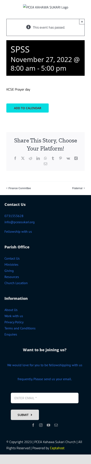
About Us (11, 310)
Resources (11, 277)
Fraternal (77, 188)
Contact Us (12, 258)
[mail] (56, 425)
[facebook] (33, 425)
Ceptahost (57, 447)
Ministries (11, 264)
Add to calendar (27, 108)
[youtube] (48, 425)
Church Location (16, 283)
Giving (9, 270)
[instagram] (41, 425)
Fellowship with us (18, 231)
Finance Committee (19, 188)
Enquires (10, 334)
